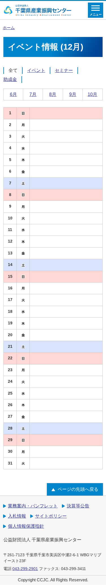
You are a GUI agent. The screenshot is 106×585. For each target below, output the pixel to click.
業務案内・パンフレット (33, 505)
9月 (72, 94)
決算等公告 (78, 505)
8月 (52, 94)
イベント (36, 70)
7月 (32, 94)
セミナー (64, 70)
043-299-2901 (25, 569)
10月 (92, 94)
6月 (13, 94)
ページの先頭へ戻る (78, 489)
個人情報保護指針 (26, 526)
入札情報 (17, 516)
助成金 (10, 79)
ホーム (9, 28)
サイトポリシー (51, 516)
